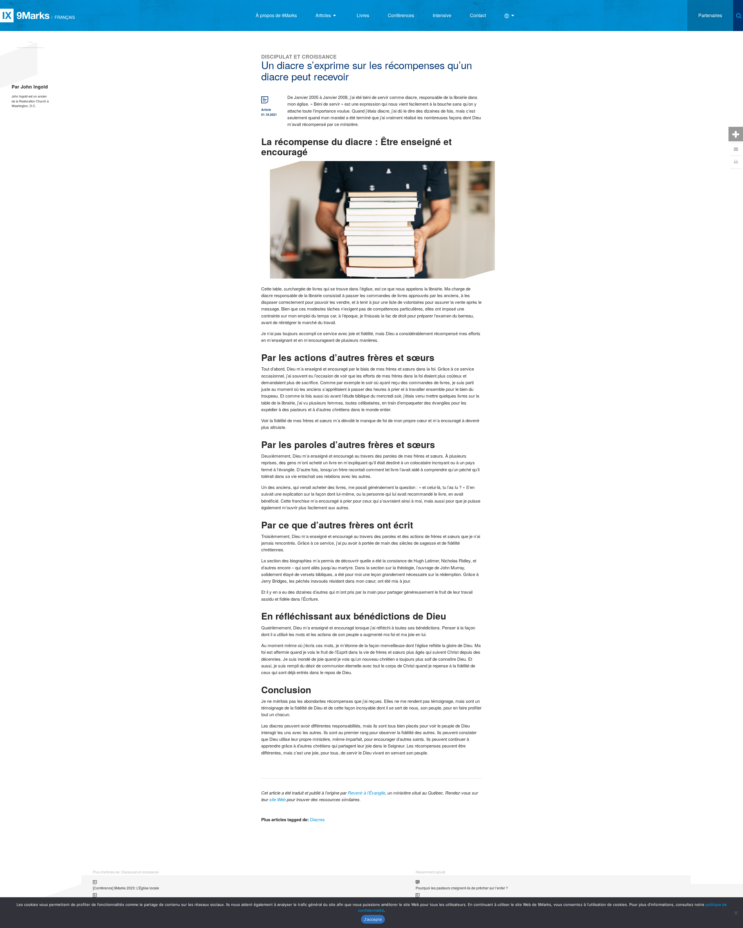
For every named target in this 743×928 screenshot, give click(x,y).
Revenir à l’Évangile (366, 793)
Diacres (317, 819)
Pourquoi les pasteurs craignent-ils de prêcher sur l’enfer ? (462, 888)
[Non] (736, 913)
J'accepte (373, 919)
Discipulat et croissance (299, 56)
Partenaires (710, 15)
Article (266, 109)
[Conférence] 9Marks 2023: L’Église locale (126, 888)
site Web (277, 799)
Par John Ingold (30, 86)
